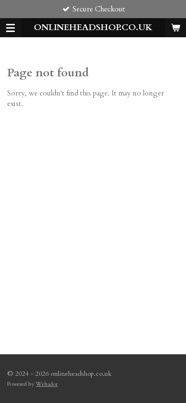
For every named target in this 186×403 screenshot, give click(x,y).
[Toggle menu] (10, 27)
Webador (47, 384)
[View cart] (175, 27)
